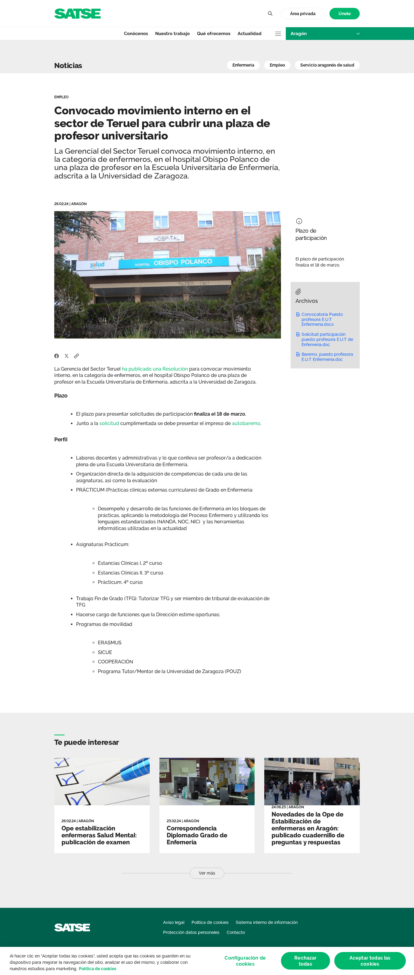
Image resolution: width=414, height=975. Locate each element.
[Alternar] (270, 13)
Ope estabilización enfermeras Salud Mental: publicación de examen (99, 835)
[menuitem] (344, 14)
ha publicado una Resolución (155, 369)
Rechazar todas (305, 961)
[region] (207, 961)
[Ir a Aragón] (77, 13)
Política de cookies (97, 968)
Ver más (207, 873)
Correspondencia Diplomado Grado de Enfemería (197, 835)
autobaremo (245, 423)
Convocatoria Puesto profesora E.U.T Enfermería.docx (322, 319)
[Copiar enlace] (76, 355)
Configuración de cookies (245, 961)
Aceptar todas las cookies (370, 961)
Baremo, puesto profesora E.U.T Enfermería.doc (327, 357)
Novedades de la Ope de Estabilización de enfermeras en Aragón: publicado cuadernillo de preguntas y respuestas (308, 828)
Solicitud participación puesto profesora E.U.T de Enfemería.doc (327, 339)
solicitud (109, 423)
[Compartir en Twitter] (66, 355)
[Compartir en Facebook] (56, 355)
